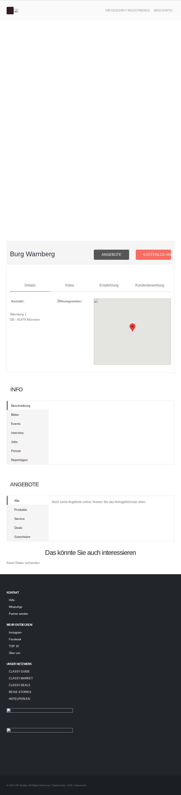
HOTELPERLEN (19, 698)
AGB (70, 785)
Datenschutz (59, 785)
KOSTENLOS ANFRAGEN (157, 254)
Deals (18, 527)
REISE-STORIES (20, 692)
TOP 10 (14, 646)
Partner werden (18, 613)
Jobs (14, 442)
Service (19, 518)
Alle (16, 500)
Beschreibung (20, 405)
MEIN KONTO (163, 10)
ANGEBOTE (111, 254)
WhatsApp (15, 607)
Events (16, 423)
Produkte (20, 509)
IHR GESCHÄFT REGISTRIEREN (127, 10)
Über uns (14, 653)
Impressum (80, 785)
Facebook (15, 639)
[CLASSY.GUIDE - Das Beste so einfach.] (27, 10)
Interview (17, 433)
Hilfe (12, 600)
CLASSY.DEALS (19, 685)
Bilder (15, 414)
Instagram (15, 632)
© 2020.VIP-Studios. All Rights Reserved (28, 785)
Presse (16, 451)
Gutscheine (22, 537)
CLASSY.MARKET (21, 678)
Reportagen (19, 460)
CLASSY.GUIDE (19, 671)
